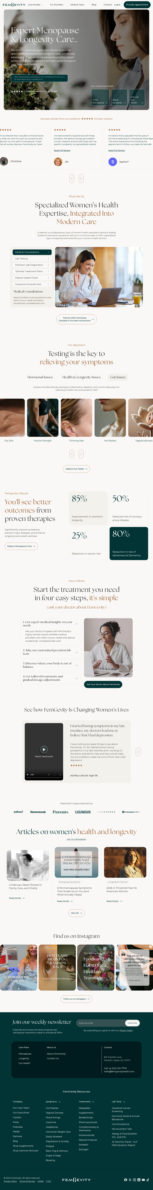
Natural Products (88, 1140)
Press (16, 1122)
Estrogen (84, 1149)
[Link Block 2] (28, 875)
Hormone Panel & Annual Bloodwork (125, 1118)
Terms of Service (27, 1181)
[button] (35, 4)
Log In (117, 5)
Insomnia (51, 1122)
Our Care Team (21, 1108)
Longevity (24, 1058)
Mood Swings (53, 1117)
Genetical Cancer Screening (121, 1110)
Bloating (50, 1160)
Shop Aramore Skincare (25, 1150)
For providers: (39, 78)
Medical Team (77, 5)
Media (16, 1131)
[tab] (40, 377)
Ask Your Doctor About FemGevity (103, 684)
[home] (14, 4)
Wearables (84, 1108)
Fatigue (50, 1146)
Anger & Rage (53, 1155)
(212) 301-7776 (119, 1068)
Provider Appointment (137, 5)
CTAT (48, 1181)
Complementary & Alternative (89, 1129)
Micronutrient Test (122, 1129)
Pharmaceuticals (88, 1122)
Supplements (86, 1113)
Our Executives (21, 1112)
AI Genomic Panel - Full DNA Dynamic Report (124, 1144)
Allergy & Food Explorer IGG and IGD (124, 1136)
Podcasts (18, 1127)
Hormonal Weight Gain (58, 1132)
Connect (108, 5)
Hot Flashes (52, 1108)
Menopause (25, 1053)
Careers (17, 1117)
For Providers (56, 5)
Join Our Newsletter (76, 839)
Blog (94, 5)
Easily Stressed (54, 1136)
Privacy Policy (126, 1030)
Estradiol (83, 1144)
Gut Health (24, 1063)
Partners (17, 1136)
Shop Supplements (23, 1146)
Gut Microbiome (120, 1124)
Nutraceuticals (86, 1135)
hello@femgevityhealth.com (119, 1071)
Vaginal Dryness (54, 1113)
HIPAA (41, 1181)
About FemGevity (56, 1053)
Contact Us (53, 1058)
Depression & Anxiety (57, 1141)
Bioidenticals (86, 1117)
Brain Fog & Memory (57, 1151)
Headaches (52, 1127)
